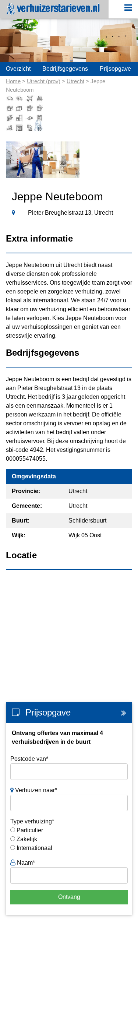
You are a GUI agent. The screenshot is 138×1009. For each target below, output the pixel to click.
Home (13, 81)
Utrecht (75, 81)
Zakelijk (27, 839)
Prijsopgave (115, 69)
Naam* (25, 862)
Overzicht (18, 69)
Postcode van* (29, 759)
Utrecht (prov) (43, 81)
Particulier (30, 830)
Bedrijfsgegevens (65, 69)
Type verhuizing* (32, 821)
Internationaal (34, 848)
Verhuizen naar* (35, 790)
